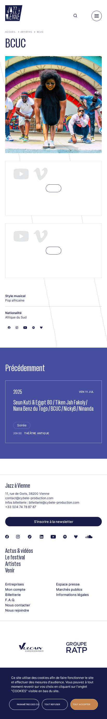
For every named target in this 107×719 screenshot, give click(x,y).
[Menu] (96, 16)
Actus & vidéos (19, 550)
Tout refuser (52, 704)
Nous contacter (17, 605)
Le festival (15, 557)
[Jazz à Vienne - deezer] (76, 537)
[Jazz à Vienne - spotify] (65, 537)
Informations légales (72, 594)
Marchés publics (69, 589)
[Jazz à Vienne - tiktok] (29, 537)
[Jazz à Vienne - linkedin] (41, 537)
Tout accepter (81, 704)
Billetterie (13, 594)
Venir (10, 570)
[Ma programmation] (84, 16)
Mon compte (15, 589)
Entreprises (14, 584)
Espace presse (68, 584)
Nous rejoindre (17, 610)
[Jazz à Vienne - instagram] (18, 537)
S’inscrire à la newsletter (53, 521)
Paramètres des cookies (28, 704)
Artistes (26, 31)
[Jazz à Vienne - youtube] (53, 537)
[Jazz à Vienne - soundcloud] (89, 537)
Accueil (10, 31)
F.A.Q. (10, 599)
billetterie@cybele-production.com (54, 502)
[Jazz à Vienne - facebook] (7, 537)
